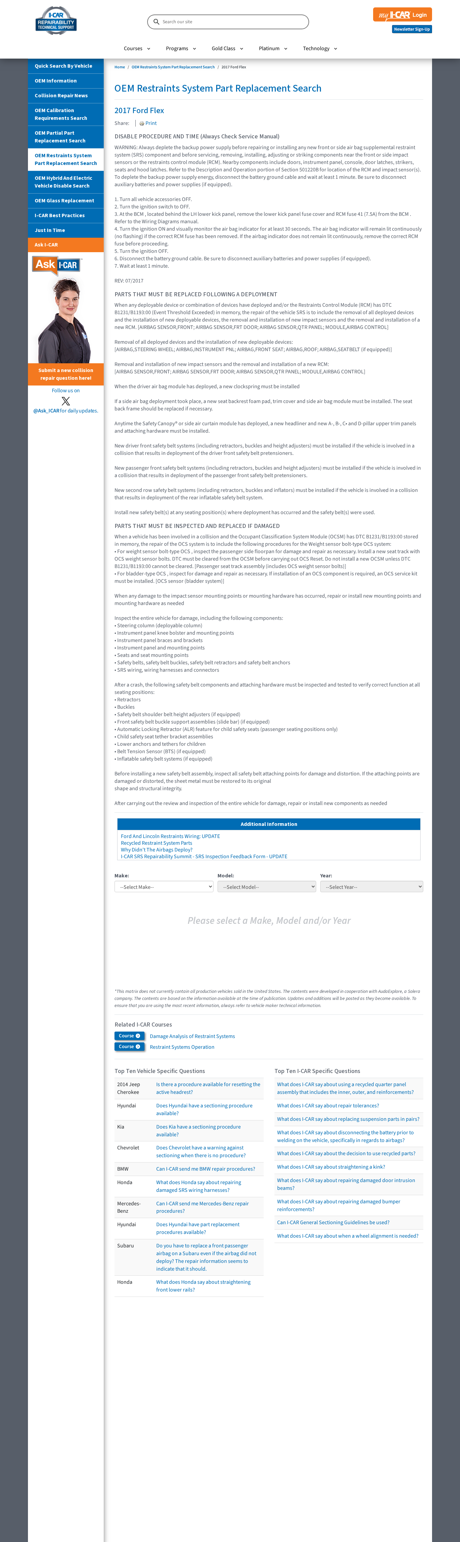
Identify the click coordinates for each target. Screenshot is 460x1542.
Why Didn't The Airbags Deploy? (157, 849)
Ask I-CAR (46, 244)
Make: (121, 875)
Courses (133, 48)
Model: (226, 875)
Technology (316, 48)
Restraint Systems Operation (182, 1047)
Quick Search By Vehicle (63, 66)
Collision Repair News (61, 95)
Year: (326, 875)
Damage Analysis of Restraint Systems (192, 1036)
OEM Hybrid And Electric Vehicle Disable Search (63, 182)
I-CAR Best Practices (60, 215)
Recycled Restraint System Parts (156, 843)
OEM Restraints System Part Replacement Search (66, 159)
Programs (177, 48)
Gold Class (223, 48)
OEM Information (56, 81)
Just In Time (50, 230)
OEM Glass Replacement (64, 200)
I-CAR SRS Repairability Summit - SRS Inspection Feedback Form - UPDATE (204, 856)
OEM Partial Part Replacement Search (60, 136)
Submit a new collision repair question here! (65, 374)
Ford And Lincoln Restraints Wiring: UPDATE (170, 836)
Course (127, 1035)
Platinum (269, 48)
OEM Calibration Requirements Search (61, 114)
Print (150, 123)
